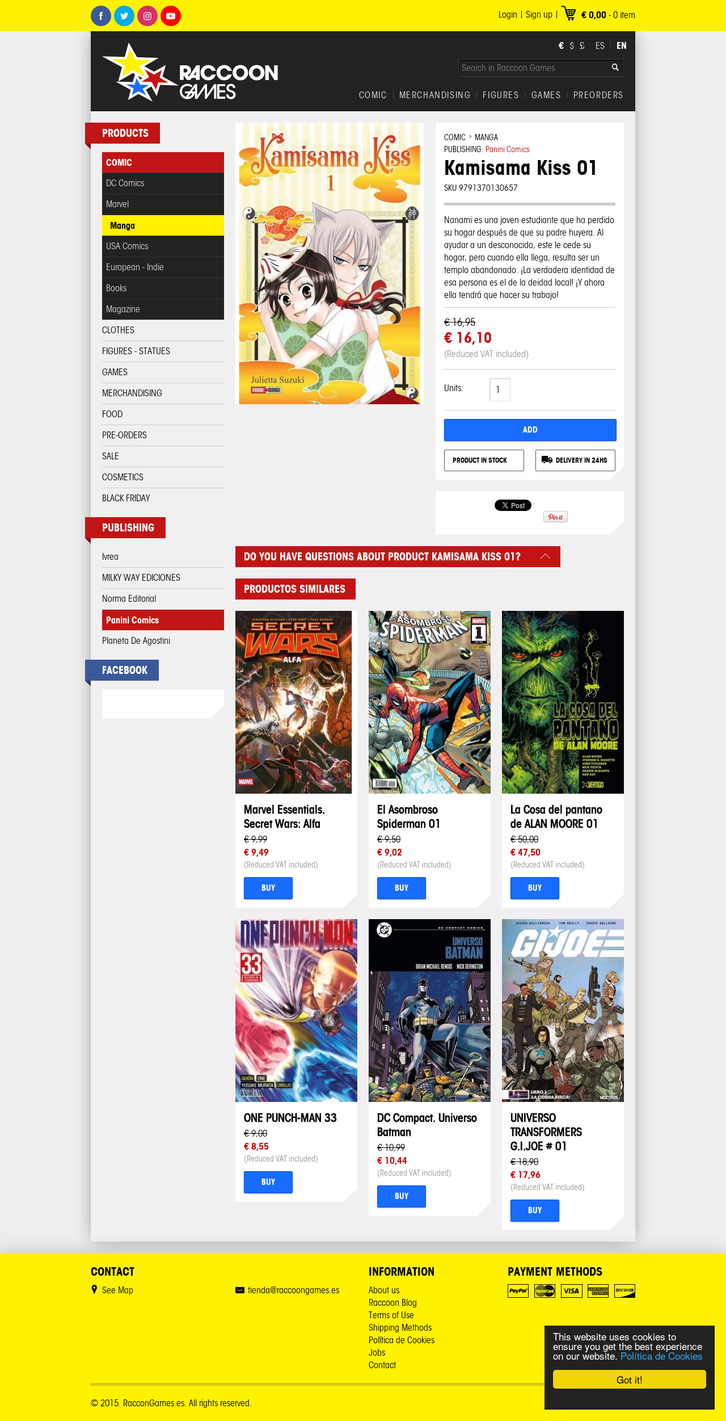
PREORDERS (598, 95)
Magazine (123, 309)
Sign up (539, 14)
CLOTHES (118, 330)
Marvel (117, 204)
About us (384, 1290)
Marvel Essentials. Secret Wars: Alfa (284, 816)
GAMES (546, 95)
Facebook (101, 16)
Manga (122, 225)
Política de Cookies (662, 1355)
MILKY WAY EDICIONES (141, 577)
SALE (110, 456)
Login (508, 14)
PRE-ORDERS (124, 435)
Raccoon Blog (393, 1302)
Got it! (630, 1379)
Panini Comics (132, 620)
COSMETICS (122, 477)
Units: (453, 388)
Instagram (147, 16)
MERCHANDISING (435, 95)
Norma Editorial (129, 598)
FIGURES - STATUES (136, 351)
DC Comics (125, 183)
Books (116, 288)
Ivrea (110, 556)
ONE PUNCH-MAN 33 (290, 1117)
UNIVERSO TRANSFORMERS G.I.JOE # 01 (546, 1131)
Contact (382, 1365)
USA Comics (127, 246)
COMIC (373, 95)
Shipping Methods (400, 1327)
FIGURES (501, 95)
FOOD (112, 414)
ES (600, 45)
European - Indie (135, 267)
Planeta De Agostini (136, 640)
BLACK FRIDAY (126, 498)
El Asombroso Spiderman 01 (409, 816)
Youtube (171, 16)
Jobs (377, 1352)
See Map (117, 1290)
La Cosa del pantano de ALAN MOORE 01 (556, 816)
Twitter (124, 16)
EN (622, 45)
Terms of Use (391, 1315)
